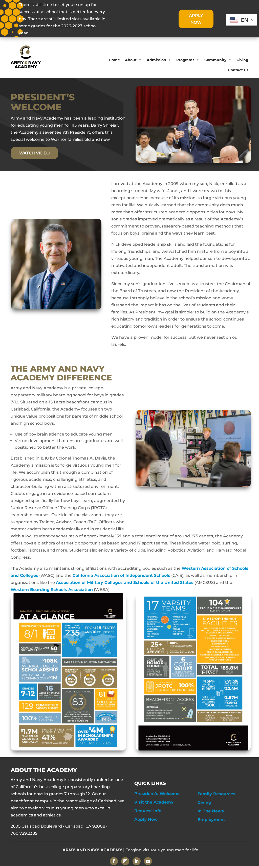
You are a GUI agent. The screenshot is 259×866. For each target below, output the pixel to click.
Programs (185, 60)
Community (215, 60)
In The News (211, 811)
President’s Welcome (157, 793)
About (131, 60)
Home (114, 60)
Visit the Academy (154, 802)
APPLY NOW (196, 19)
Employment (211, 819)
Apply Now (146, 819)
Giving (242, 60)
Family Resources (216, 793)
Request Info (147, 810)
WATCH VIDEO (34, 153)
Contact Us (238, 70)
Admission (156, 60)
